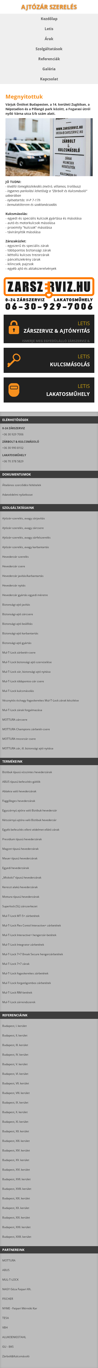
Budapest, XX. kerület (15, 1208)
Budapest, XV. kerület (15, 1160)
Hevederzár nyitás (14, 585)
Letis (49, 28)
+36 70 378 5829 (12, 461)
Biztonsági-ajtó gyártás (16, 643)
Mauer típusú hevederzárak (19, 858)
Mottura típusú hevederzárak (20, 897)
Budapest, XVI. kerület (16, 1170)
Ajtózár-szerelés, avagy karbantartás (25, 547)
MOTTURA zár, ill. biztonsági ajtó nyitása (27, 748)
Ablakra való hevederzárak (19, 791)
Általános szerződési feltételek (21, 485)
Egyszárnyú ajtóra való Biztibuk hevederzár (29, 810)
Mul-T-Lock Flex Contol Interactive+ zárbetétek (31, 925)
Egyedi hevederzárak (15, 868)
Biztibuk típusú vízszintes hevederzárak (27, 772)
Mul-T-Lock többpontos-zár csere (23, 681)
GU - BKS (8, 1347)
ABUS (6, 1270)
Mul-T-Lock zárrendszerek (18, 1002)
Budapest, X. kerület (15, 1112)
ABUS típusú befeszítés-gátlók (21, 782)
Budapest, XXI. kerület (16, 1217)
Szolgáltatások (49, 48)
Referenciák (49, 58)
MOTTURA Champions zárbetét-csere (26, 729)
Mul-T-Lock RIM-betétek (17, 992)
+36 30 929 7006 (12, 434)
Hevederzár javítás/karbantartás (23, 576)
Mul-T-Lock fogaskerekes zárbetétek (25, 973)
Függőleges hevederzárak (18, 801)
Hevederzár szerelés (15, 557)
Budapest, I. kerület (14, 1026)
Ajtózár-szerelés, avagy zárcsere (23, 528)
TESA (5, 1318)
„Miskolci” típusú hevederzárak (21, 877)
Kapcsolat (49, 78)
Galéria (49, 68)
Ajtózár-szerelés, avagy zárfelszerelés (26, 537)
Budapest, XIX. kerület (16, 1198)
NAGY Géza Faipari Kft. (16, 1289)
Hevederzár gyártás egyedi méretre (25, 595)
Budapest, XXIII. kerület (16, 1237)
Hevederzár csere (13, 566)
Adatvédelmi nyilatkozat (17, 495)
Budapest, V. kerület (15, 1064)
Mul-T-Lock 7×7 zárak (15, 964)
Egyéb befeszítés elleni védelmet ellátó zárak (30, 830)
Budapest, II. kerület (14, 1035)
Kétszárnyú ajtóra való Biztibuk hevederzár (29, 820)
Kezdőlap (49, 18)
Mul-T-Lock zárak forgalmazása (22, 710)
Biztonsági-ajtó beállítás (17, 624)
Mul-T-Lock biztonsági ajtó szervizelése (27, 662)
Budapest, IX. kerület (15, 1102)
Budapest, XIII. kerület (16, 1141)
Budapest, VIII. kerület (16, 1093)
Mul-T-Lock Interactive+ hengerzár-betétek (29, 935)
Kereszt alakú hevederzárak (20, 887)
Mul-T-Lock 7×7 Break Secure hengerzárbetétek (32, 954)
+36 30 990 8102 (12, 448)
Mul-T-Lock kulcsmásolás (18, 691)
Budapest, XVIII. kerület (16, 1189)
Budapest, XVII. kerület (16, 1179)
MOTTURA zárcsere (14, 720)
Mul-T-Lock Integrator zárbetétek (23, 945)
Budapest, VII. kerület (15, 1083)
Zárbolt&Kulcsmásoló (15, 1356)
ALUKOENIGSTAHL (14, 1337)
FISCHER (7, 1299)
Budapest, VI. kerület (15, 1074)
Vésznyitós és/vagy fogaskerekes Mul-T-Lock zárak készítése (40, 700)
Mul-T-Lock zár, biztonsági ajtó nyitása (26, 672)
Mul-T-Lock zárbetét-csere (19, 652)
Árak (49, 38)
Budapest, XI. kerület (15, 1122)
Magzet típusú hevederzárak (20, 849)
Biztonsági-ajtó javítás (16, 605)
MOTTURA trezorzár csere (19, 739)
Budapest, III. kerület (15, 1045)
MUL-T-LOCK (10, 1280)
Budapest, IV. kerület (15, 1055)
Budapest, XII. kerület (15, 1131)
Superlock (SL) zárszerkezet (19, 906)
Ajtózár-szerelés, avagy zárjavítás (23, 518)
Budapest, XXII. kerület (16, 1227)
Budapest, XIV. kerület (16, 1150)
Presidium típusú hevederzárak (22, 839)
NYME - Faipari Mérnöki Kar (19, 1308)
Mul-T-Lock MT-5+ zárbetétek (20, 916)
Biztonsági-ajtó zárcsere (17, 614)
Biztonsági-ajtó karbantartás (20, 633)
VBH (5, 1327)
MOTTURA (8, 1260)
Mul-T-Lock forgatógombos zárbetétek (26, 983)
